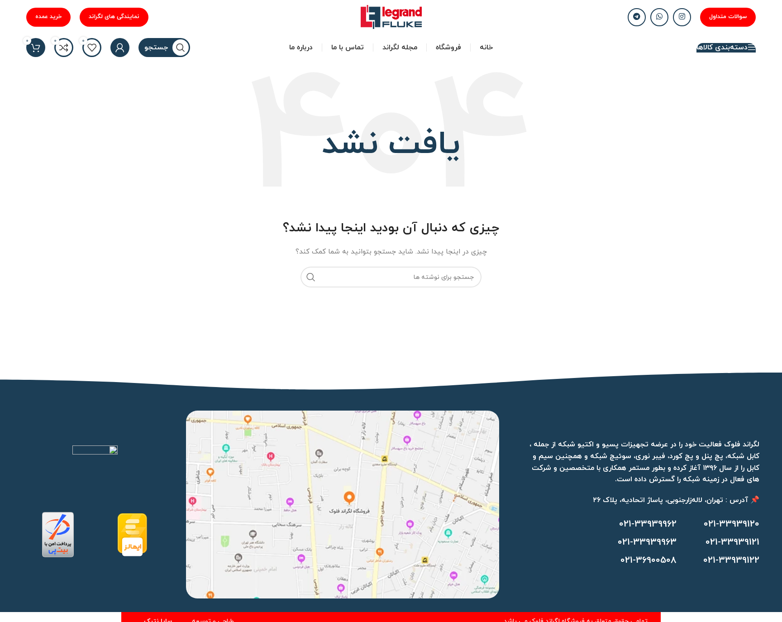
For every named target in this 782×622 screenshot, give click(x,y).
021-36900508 (648, 560)
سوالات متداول (728, 17)
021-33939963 (647, 542)
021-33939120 (731, 524)
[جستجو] (310, 277)
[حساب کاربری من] (120, 47)
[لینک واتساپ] (659, 17)
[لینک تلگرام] (637, 17)
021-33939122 (731, 560)
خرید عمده (48, 17)
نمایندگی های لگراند (114, 17)
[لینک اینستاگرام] (682, 17)
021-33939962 (648, 524)
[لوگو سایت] (391, 16)
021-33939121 (732, 542)
